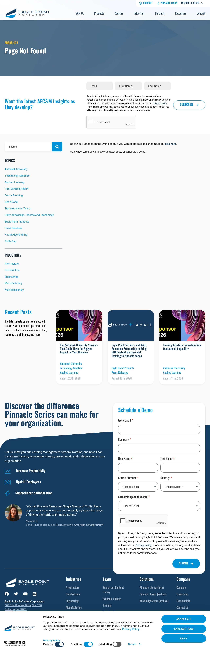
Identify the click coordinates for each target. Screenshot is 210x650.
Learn (107, 580)
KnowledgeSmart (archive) (154, 601)
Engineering (11, 276)
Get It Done (11, 202)
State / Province (127, 478)
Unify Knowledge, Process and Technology (29, 215)
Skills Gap (10, 241)
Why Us (80, 13)
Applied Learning (14, 182)
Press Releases (13, 228)
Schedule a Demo (112, 599)
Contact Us (182, 608)
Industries (139, 13)
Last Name (166, 459)
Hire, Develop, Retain (16, 188)
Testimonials (183, 601)
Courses (119, 13)
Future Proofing (14, 195)
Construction (12, 270)
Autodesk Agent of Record (132, 497)
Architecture (12, 263)
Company (123, 440)
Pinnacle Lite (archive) (152, 588)
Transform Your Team (17, 208)
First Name (124, 459)
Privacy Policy (160, 103)
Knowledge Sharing (16, 234)
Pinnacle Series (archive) (153, 594)
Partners (160, 13)
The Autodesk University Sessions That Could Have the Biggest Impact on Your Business (79, 349)
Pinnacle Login (168, 3)
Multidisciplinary (14, 289)
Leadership (182, 594)
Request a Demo (190, 3)
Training (107, 605)
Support (148, 3)
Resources (180, 13)
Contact (201, 13)
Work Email (124, 420)
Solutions (147, 580)
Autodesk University (16, 169)
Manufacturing (13, 283)
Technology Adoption (17, 175)
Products (99, 13)
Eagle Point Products (17, 221)
